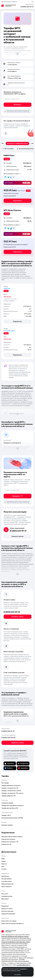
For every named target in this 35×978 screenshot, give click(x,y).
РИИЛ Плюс (9, 155)
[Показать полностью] (17, 53)
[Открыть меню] (32, 2)
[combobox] (17, 99)
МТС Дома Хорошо (12, 210)
